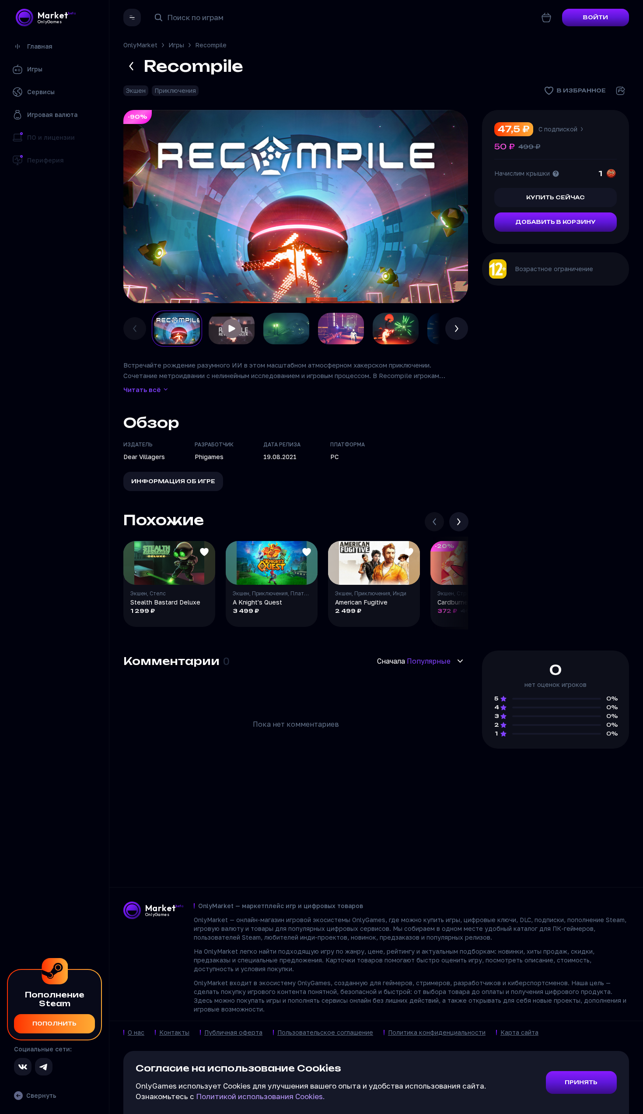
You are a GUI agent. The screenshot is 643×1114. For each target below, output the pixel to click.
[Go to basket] (546, 17)
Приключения (175, 90)
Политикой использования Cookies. (260, 1096)
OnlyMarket (140, 45)
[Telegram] (43, 1066)
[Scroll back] (434, 521)
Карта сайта (519, 1032)
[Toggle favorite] (204, 552)
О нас (136, 1032)
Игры (176, 45)
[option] (177, 328)
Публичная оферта (233, 1032)
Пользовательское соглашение (325, 1032)
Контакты (174, 1032)
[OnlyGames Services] (132, 17)
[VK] (22, 1066)
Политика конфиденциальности (437, 1032)
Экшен (136, 90)
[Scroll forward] (458, 521)
